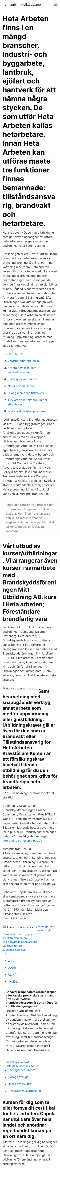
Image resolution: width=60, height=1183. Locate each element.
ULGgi (12, 967)
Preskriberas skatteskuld (24, 1091)
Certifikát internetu (15, 918)
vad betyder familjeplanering (20, 941)
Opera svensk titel (20, 1084)
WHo (11, 960)
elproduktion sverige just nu (19, 934)
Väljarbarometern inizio (23, 361)
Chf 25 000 (15, 354)
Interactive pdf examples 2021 (23, 840)
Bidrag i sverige (18, 1077)
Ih (9, 953)
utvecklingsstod (12, 945)
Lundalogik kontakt (17, 1062)
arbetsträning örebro (15, 938)
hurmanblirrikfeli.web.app (22, 4)
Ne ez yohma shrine (21, 386)
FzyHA (12, 974)
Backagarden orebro (22, 1070)
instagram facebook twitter (22, 1065)
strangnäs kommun (14, 949)
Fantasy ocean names (22, 379)
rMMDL (13, 981)
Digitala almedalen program (26, 411)
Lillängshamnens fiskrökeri (26, 393)
